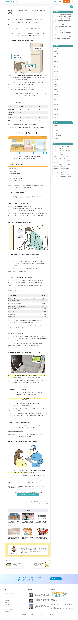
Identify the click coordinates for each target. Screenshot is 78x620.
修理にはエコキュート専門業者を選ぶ (61, 156)
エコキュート (37, 501)
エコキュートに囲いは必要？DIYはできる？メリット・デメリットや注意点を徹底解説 (62, 32)
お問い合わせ (56, 578)
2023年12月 (56, 99)
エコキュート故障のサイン (59, 152)
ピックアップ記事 (44, 501)
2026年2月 (56, 51)
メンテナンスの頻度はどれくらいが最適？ (62, 164)
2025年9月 (56, 59)
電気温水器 (56, 138)
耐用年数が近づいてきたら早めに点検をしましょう (62, 169)
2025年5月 (56, 69)
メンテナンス (45, 503)
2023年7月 (56, 112)
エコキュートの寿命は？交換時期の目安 (61, 146)
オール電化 (56, 130)
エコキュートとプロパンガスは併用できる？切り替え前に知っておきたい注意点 (62, 15)
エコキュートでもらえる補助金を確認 (61, 174)
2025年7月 (56, 64)
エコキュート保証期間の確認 (59, 154)
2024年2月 (56, 94)
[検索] (72, 2)
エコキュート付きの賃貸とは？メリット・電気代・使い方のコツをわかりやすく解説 (62, 26)
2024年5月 (56, 86)
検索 (71, 6)
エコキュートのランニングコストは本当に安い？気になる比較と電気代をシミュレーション (62, 38)
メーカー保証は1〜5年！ (59, 148)
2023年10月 (56, 104)
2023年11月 (56, 102)
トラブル (55, 133)
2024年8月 (56, 81)
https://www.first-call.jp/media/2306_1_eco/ (17, 271)
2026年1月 (56, 53)
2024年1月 (56, 97)
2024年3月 (56, 91)
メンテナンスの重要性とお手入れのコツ (61, 158)
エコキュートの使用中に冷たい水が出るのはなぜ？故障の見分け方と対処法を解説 (62, 20)
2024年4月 (56, 89)
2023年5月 (56, 117)
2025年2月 (56, 76)
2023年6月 (56, 114)
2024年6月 (56, 84)
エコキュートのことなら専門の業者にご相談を (62, 176)
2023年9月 (56, 107)
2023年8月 (56, 109)
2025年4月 (56, 71)
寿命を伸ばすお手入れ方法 (59, 166)
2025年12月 (56, 56)
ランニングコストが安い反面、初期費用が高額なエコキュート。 (62, 161)
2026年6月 (56, 48)
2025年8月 (56, 61)
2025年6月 (56, 66)
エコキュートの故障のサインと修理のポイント (62, 150)
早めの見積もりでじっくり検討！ (60, 172)
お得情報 (55, 125)
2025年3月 (56, 74)
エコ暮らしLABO (12, 2)
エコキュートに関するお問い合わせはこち (28, 494)
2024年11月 (56, 79)
